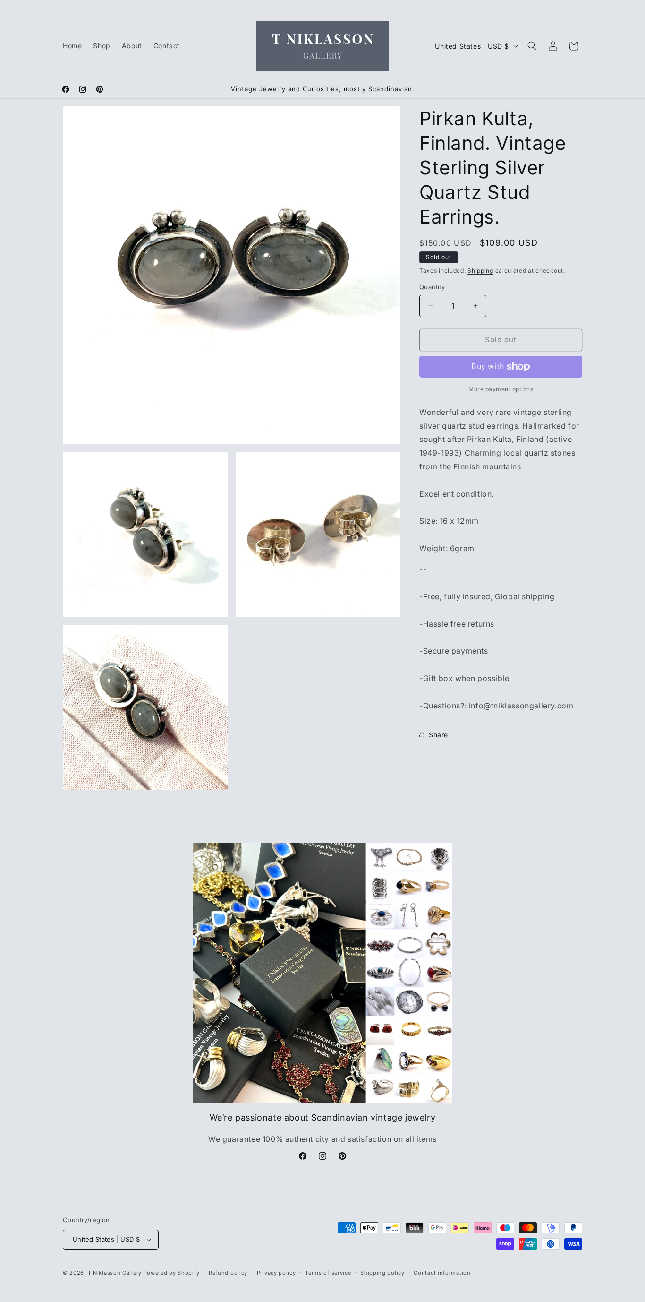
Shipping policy (382, 1272)
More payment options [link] (500, 389)
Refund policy (228, 1272)
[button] (532, 45)
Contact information (442, 1272)
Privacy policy (276, 1272)
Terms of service (328, 1272)
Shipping (480, 270)
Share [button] (438, 735)
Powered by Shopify (172, 1272)
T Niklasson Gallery (115, 1272)
